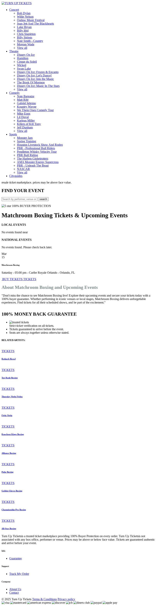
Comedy (14, 92)
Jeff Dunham (25, 127)
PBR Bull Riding (27, 155)
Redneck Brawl (9, 359)
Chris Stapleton (26, 34)
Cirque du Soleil (27, 61)
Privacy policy (66, 599)
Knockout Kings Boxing (13, 434)
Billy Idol (23, 30)
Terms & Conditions (44, 599)
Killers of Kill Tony (29, 124)
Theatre (13, 51)
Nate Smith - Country (30, 41)
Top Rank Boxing (10, 378)
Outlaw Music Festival (31, 20)
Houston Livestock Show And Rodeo (40, 144)
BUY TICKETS (12, 279)
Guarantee (15, 558)
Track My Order (19, 573)
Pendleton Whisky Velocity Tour (37, 151)
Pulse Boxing (7, 472)
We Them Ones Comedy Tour (35, 110)
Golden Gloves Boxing (12, 491)
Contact (14, 592)
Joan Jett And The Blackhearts (35, 23)
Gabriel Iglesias (26, 103)
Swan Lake (24, 68)
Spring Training (26, 141)
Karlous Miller (26, 120)
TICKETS (29, 279)
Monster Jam (25, 137)
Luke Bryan (24, 27)
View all (22, 47)
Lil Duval (23, 117)
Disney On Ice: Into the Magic (35, 79)
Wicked (21, 65)
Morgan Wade (25, 44)
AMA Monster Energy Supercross (38, 162)
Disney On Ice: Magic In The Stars (38, 86)
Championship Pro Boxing (14, 509)
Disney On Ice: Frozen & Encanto (38, 72)
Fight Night (7, 415)
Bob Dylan (23, 13)
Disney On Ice (26, 54)
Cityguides (15, 176)
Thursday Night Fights (12, 396)
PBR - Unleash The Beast (33, 165)
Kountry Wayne (26, 106)
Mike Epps (23, 113)
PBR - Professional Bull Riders (36, 148)
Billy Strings (24, 37)
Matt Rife (23, 99)
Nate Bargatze (25, 96)
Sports (13, 134)
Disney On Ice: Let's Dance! (34, 75)
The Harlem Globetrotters (32, 158)
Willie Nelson (25, 16)
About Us (15, 589)
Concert (14, 9)
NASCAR (23, 169)
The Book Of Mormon (31, 82)
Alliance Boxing (9, 453)
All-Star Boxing (9, 528)
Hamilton (22, 58)
